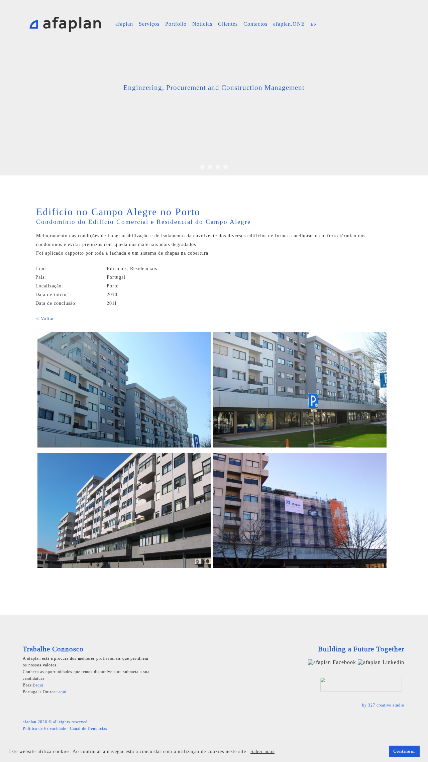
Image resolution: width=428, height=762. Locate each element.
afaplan (124, 24)
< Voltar (45, 318)
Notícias (202, 24)
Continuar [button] (404, 751)
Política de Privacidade (44, 728)
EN (314, 24)
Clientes (228, 24)
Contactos (255, 24)
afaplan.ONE (289, 24)
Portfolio (176, 24)
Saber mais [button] (262, 751)
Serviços (149, 24)
